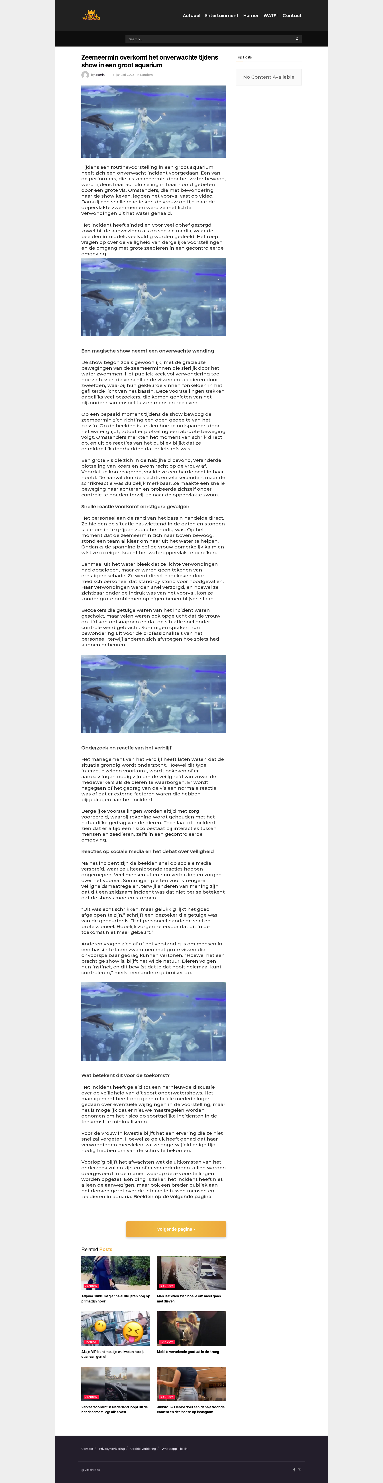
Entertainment (221, 15)
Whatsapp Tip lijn (175, 1448)
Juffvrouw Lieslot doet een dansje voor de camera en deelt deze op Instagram (191, 1409)
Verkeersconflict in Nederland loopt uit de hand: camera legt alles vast (114, 1409)
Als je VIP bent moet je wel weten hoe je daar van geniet (112, 1354)
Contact (292, 15)
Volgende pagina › (176, 1229)
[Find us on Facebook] (294, 1470)
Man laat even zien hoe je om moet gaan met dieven (189, 1298)
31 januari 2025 (124, 74)
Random (146, 74)
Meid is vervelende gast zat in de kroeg (188, 1351)
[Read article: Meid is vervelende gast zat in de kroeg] (191, 1328)
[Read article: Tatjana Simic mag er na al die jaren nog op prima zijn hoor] (115, 1273)
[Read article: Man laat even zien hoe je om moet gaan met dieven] (191, 1273)
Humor (251, 15)
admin (100, 74)
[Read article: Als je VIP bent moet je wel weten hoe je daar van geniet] (115, 1328)
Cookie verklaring (143, 1448)
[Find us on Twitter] (300, 1470)
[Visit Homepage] (90, 15)
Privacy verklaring (112, 1448)
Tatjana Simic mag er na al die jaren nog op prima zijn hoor (115, 1298)
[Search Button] (298, 39)
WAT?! (271, 15)
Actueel (191, 15)
